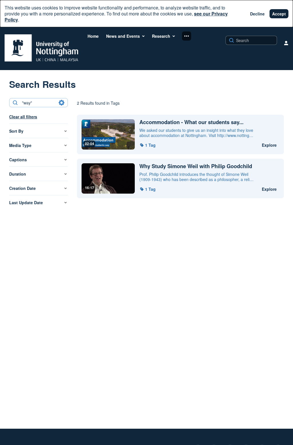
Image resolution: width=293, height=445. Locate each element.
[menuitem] (93, 36)
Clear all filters (23, 116)
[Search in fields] (62, 102)
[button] (147, 145)
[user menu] (286, 42)
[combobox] (38, 103)
